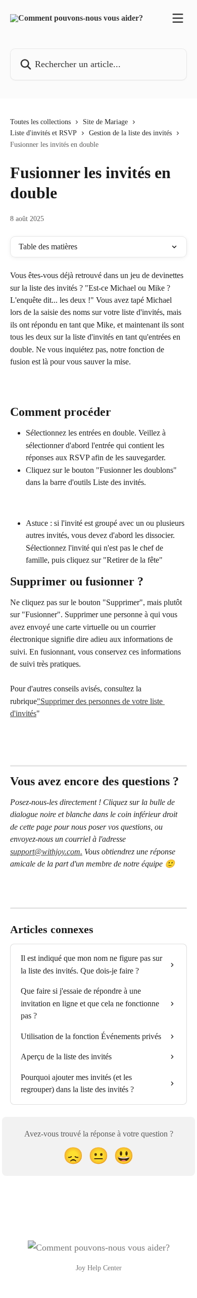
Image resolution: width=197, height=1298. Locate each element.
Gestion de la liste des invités (130, 133)
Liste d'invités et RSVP (43, 133)
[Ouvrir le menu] (178, 18)
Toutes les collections (40, 122)
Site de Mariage (105, 122)
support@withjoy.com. (46, 851)
